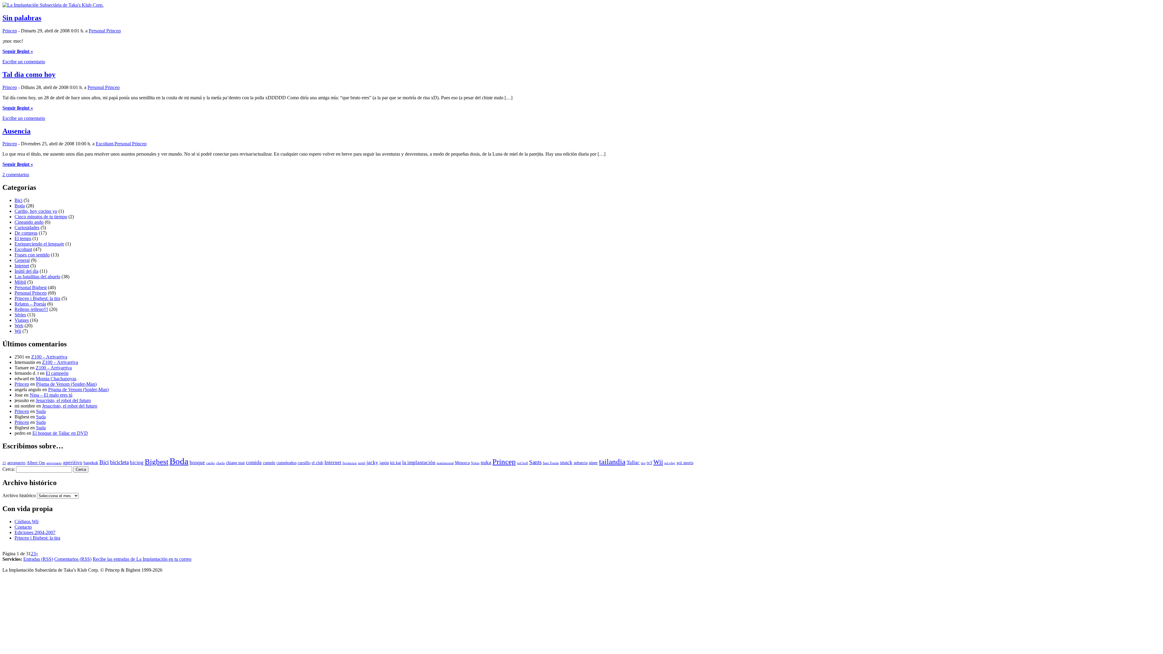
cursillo (304, 463)
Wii (18, 331)
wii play (669, 463)
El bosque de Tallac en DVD (60, 433)
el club (317, 463)
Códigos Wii (26, 521)
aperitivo (72, 462)
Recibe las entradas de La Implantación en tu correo (142, 559)
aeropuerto (16, 463)
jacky (372, 462)
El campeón (57, 373)
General (22, 260)
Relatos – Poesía (30, 303)
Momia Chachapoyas (56, 378)
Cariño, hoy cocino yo (36, 211)
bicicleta (119, 462)
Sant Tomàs (551, 463)
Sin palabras (21, 18)
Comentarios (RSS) (72, 559)
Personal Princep (105, 30)
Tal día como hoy (28, 74)
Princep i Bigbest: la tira (37, 298)
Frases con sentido (32, 254)
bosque (197, 462)
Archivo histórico (19, 495)
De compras (26, 233)
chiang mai (235, 463)
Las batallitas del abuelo (37, 276)
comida (254, 462)
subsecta (581, 463)
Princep (9, 30)
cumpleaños (287, 463)
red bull (522, 463)
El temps (23, 238)
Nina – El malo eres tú (51, 395)
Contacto (23, 527)
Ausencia (16, 131)
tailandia (612, 461)
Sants (535, 462)
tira (643, 463)
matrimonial (445, 463)
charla (220, 463)
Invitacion (350, 463)
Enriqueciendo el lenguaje (39, 243)
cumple (269, 463)
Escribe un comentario (23, 61)
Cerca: (8, 469)
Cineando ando (29, 222)
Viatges (22, 320)
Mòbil (20, 282)
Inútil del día (26, 271)
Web (19, 325)
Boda (20, 205)
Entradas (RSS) (38, 559)
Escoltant (104, 143)
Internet (22, 265)
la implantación (419, 462)
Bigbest (156, 461)
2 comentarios (15, 174)
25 (4, 463)
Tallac (633, 462)
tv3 (649, 463)
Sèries (20, 314)
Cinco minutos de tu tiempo (41, 216)
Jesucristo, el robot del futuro (63, 400)
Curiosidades (27, 227)
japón (384, 463)
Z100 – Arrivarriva (49, 356)
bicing (137, 462)
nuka (486, 462)
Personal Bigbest (31, 287)
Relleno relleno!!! (31, 309)
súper (593, 463)
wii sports (685, 463)
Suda (41, 411)
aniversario (54, 463)
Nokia (475, 463)
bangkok (91, 463)
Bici (18, 200)
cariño (210, 463)
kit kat (395, 463)
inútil (361, 463)
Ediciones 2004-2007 (35, 532)
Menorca (462, 463)
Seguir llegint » (17, 51)
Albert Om (36, 463)
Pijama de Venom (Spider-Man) (66, 384)
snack (566, 462)
